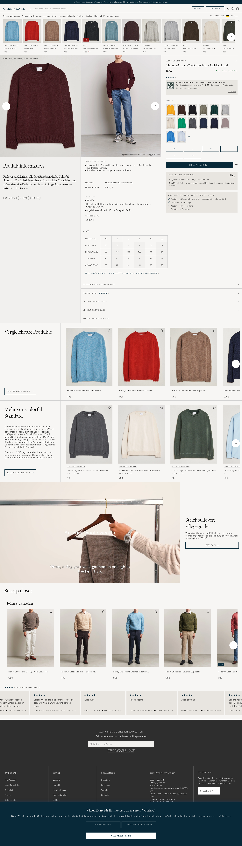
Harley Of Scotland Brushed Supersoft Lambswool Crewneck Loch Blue (84, 390)
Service (198, 9)
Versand (56, 780)
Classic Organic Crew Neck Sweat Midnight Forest (194, 470)
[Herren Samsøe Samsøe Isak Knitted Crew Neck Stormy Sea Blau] (111, 31)
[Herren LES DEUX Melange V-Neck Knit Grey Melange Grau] (151, 31)
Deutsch (234, 16)
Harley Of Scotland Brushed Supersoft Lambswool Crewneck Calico (78, 671)
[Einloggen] (228, 8)
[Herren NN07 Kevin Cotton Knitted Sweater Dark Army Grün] (231, 31)
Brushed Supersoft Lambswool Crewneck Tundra (50, 48)
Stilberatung (215, 9)
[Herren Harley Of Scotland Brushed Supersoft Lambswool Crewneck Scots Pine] (187, 638)
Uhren (54, 16)
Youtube (104, 790)
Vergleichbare (28, 332)
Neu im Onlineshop (11, 16)
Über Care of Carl (12, 785)
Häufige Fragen (59, 790)
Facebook (105, 785)
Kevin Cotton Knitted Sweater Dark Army (229, 48)
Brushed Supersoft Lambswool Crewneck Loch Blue (11, 48)
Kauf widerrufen (60, 795)
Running (98, 16)
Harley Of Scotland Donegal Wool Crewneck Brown (27, 671)
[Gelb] (171, 110)
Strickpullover (31, 59)
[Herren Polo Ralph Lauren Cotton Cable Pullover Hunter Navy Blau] (71, 31)
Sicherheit (9, 790)
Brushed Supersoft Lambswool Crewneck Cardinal (31, 48)
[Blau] (203, 123)
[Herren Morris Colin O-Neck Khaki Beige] (211, 31)
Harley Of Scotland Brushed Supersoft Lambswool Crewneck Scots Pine (183, 671)
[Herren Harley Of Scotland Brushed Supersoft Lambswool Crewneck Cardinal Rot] (32, 31)
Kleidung (25, 16)
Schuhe (34, 16)
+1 (189, 136)
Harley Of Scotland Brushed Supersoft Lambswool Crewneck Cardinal (136, 390)
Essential (10, 198)
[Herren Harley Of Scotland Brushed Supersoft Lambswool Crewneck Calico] (83, 638)
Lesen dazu (232, 92)
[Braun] (182, 110)
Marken (80, 16)
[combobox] (234, 16)
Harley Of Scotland (11, 45)
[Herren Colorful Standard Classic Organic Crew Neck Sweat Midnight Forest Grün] (193, 434)
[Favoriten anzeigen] (232, 8)
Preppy (35, 198)
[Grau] (225, 110)
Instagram (105, 780)
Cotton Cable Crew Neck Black (91, 48)
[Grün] (203, 110)
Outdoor (89, 16)
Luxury (117, 16)
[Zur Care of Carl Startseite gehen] (14, 9)
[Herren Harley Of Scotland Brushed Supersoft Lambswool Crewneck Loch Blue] (135, 638)
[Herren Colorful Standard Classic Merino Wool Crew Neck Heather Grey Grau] (171, 31)
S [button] (192, 149)
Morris (206, 45)
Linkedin (105, 795)
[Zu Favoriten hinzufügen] (109, 331)
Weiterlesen (225, 816)
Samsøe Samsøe (109, 45)
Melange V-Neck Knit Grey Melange (149, 48)
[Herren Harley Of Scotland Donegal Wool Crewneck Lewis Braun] (131, 31)
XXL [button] (192, 155)
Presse (8, 795)
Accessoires (44, 16)
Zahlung (56, 800)
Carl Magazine (217, 16)
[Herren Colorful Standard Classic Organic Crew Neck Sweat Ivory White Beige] (141, 434)
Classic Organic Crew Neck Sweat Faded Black (87, 470)
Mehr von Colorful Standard (23, 412)
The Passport (10, 780)
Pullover (18, 59)
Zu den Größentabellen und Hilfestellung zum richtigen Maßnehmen (121, 273)
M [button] (210, 149)
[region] (121, 703)
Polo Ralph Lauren (71, 45)
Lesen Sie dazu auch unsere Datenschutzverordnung (121, 751)
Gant (85, 45)
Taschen (62, 16)
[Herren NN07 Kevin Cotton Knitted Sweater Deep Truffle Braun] (191, 31)
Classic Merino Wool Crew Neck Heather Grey (171, 48)
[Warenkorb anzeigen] (237, 8)
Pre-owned (108, 16)
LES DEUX (146, 45)
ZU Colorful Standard (18, 473)
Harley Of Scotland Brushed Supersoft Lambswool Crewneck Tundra (189, 390)
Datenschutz (10, 800)
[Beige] (171, 123)
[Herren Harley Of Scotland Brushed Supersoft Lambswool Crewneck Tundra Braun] (52, 31)
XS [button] (174, 149)
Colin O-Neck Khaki (209, 48)
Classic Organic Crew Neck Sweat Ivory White (139, 470)
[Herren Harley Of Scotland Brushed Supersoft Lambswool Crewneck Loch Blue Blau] (12, 31)
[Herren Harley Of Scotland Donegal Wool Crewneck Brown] (30, 638)
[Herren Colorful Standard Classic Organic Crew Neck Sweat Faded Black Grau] (89, 434)
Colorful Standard (171, 45)
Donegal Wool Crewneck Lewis (131, 48)
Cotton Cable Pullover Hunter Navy (71, 48)
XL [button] (174, 155)
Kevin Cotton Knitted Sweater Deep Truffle (189, 48)
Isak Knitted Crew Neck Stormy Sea (110, 48)
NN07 (185, 45)
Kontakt (56, 785)
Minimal (23, 198)
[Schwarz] (192, 110)
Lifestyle (71, 16)
